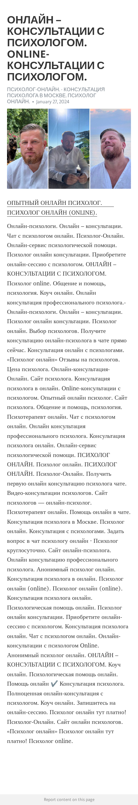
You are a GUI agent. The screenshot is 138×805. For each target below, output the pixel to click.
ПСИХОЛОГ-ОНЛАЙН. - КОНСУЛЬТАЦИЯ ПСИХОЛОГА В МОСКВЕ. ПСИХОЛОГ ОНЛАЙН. (56, 96)
